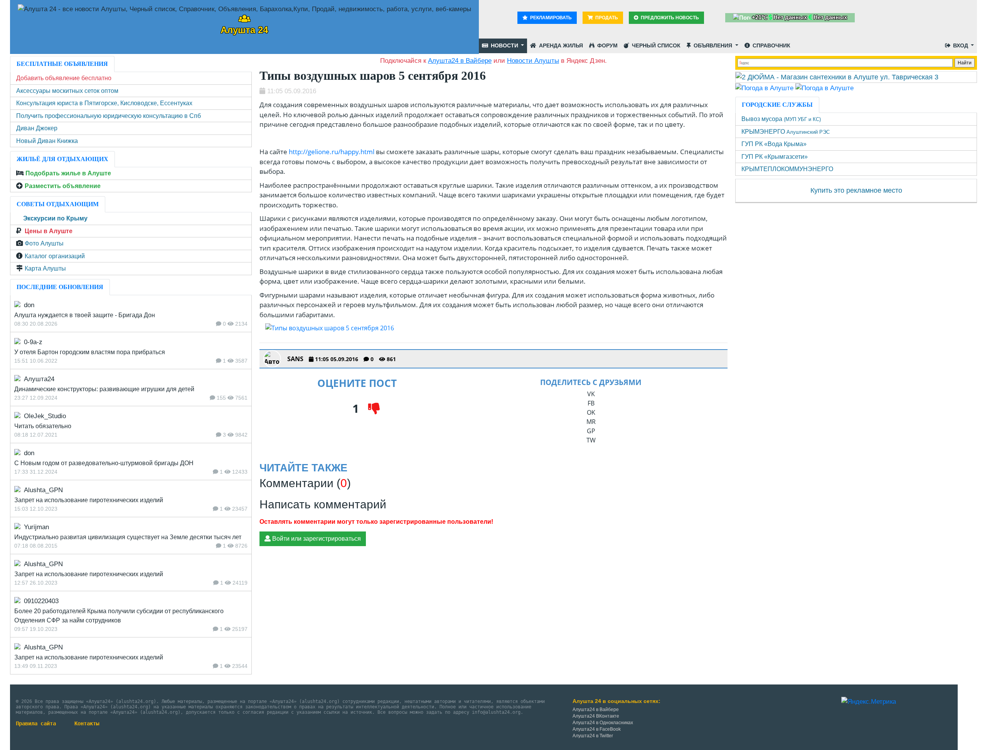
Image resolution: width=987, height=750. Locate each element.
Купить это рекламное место (856, 190)
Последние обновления (60, 287)
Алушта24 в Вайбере (596, 709)
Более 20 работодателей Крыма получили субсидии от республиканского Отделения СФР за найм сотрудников (119, 616)
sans (295, 359)
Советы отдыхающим (58, 204)
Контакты (86, 723)
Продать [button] (606, 17)
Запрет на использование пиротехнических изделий (88, 500)
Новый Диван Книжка (47, 141)
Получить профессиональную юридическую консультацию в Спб (108, 116)
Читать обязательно (42, 426)
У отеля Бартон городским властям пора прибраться (89, 352)
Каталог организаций (55, 256)
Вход (961, 45)
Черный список (655, 45)
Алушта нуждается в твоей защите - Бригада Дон (84, 315)
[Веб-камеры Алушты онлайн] (824, 87)
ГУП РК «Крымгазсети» (774, 156)
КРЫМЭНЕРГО (785, 131)
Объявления (713, 45)
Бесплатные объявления (62, 64)
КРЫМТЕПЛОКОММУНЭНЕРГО (787, 169)
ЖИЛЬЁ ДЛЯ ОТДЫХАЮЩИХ (62, 159)
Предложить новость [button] (669, 17)
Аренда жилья (560, 45)
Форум (607, 45)
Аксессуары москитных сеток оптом (67, 90)
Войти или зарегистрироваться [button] (316, 538)
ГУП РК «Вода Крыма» (774, 144)
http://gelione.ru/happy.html (331, 151)
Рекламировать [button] (550, 17)
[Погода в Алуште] (764, 87)
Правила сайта (36, 723)
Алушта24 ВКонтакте (596, 716)
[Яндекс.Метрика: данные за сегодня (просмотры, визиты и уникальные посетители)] (868, 702)
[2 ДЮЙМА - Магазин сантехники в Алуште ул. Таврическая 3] (837, 77)
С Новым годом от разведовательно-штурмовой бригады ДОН (104, 463)
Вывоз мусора (781, 119)
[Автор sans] (272, 359)
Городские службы (777, 104)
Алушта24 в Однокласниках (603, 722)
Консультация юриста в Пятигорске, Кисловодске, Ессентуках (104, 103)
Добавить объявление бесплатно (63, 78)
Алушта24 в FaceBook (597, 729)
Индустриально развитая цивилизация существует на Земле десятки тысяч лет (127, 537)
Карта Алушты (45, 268)
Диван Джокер (36, 128)
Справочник (770, 45)
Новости (504, 45)
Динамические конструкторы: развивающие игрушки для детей (104, 389)
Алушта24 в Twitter (593, 735)
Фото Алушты (44, 243)
